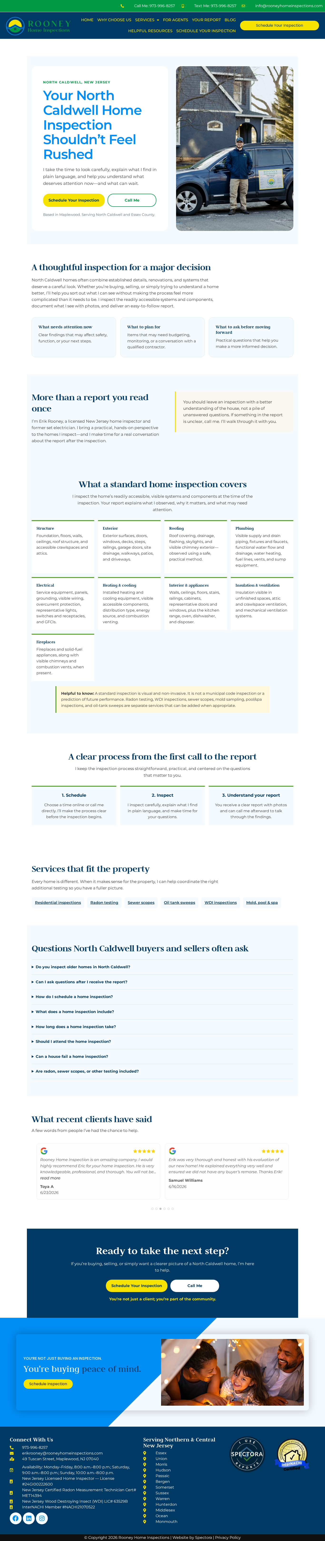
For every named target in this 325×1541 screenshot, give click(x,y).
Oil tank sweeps (179, 902)
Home (87, 20)
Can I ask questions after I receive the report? (81, 982)
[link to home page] (38, 26)
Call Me (132, 200)
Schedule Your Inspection (206, 31)
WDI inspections (221, 902)
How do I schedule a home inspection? (74, 996)
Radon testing (104, 902)
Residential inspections (58, 902)
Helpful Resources (150, 31)
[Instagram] (42, 1518)
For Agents (175, 20)
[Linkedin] (29, 1518)
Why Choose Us (114, 20)
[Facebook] (16, 1518)
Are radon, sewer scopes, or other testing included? (87, 1071)
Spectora (203, 1537)
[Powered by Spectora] (247, 1471)
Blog (230, 20)
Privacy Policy (228, 1537)
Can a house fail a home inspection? (72, 1056)
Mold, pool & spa (262, 902)
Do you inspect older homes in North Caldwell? (83, 967)
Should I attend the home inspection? (73, 1041)
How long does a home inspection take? (76, 1026)
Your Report (206, 20)
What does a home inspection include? (75, 1011)
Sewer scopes (141, 902)
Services (144, 20)
